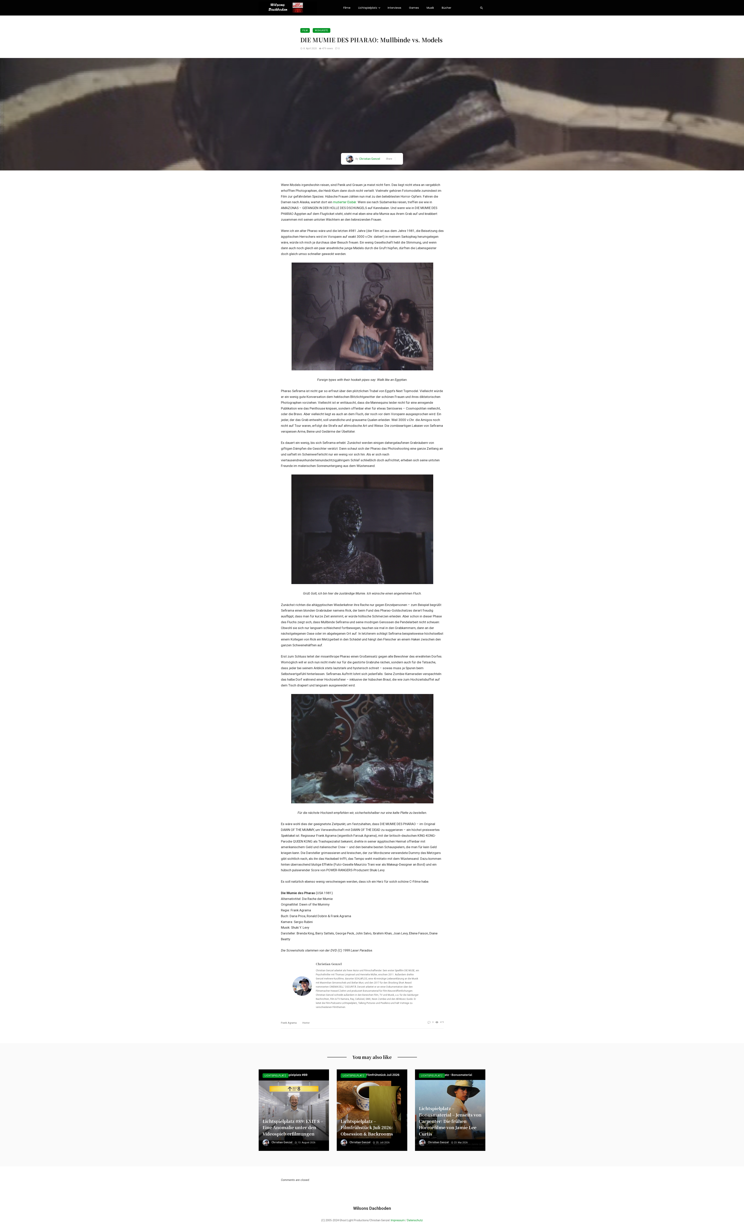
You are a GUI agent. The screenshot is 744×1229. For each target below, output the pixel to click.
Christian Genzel (369, 158)
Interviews (394, 8)
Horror (306, 1022)
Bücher (446, 8)
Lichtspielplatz (367, 8)
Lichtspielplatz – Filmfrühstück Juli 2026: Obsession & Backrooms (367, 1127)
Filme (346, 8)
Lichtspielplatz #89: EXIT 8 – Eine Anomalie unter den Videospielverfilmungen (293, 1127)
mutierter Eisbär (344, 202)
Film (305, 30)
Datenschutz (415, 1220)
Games (414, 8)
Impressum (398, 1220)
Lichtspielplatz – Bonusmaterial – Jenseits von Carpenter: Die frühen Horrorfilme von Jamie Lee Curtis (450, 1121)
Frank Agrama (289, 1022)
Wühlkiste (321, 30)
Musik (430, 8)
